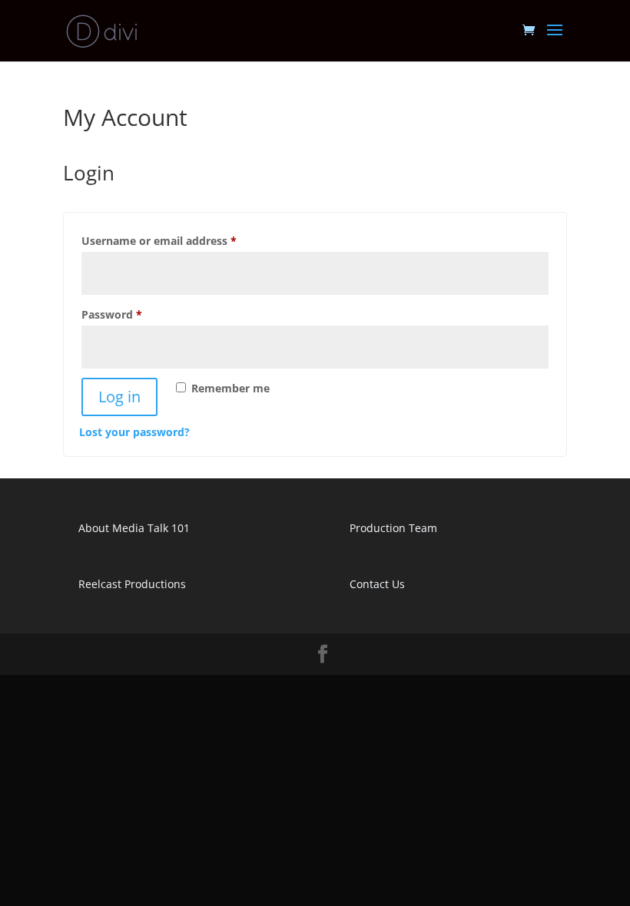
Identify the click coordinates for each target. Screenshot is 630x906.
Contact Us (377, 584)
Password (135, 314)
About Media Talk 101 (134, 528)
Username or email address (182, 240)
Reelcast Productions (132, 584)
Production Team (393, 528)
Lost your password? (134, 432)
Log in (119, 396)
